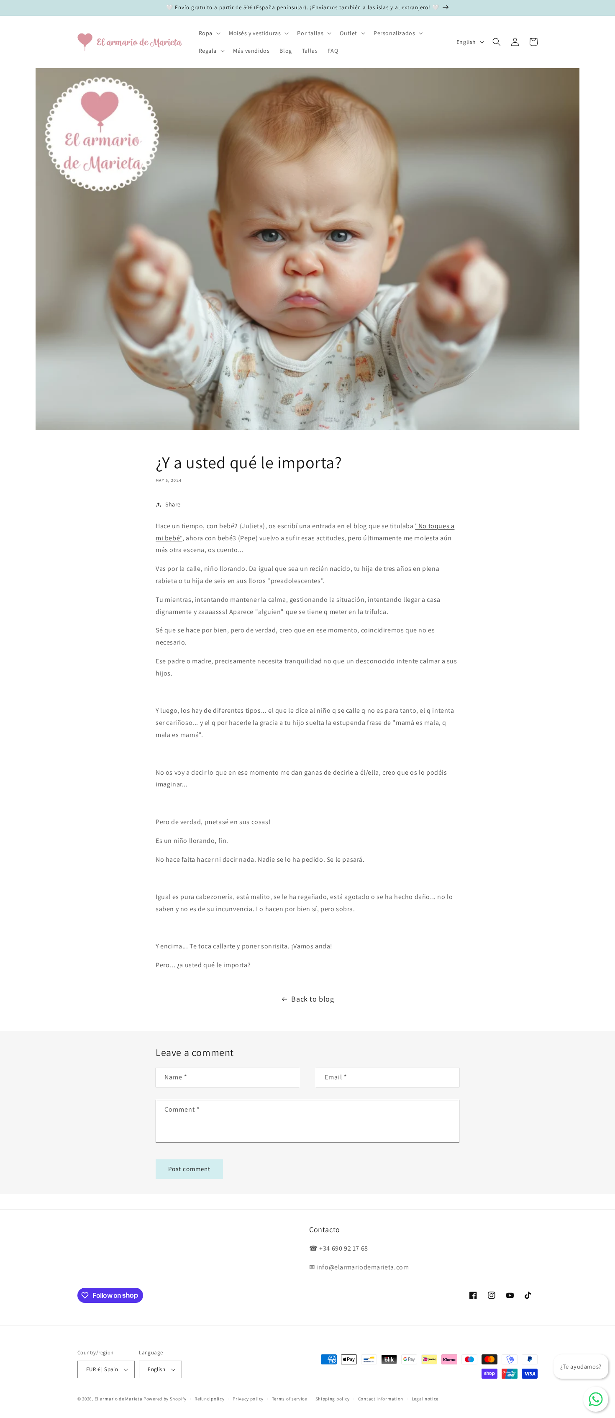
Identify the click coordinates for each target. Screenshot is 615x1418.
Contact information (380, 1399)
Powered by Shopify (165, 1399)
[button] (209, 33)
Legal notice (425, 1399)
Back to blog (312, 999)
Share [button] (173, 504)
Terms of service (289, 1399)
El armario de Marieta (119, 1399)
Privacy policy (248, 1399)
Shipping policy (332, 1399)
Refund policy (209, 1399)
